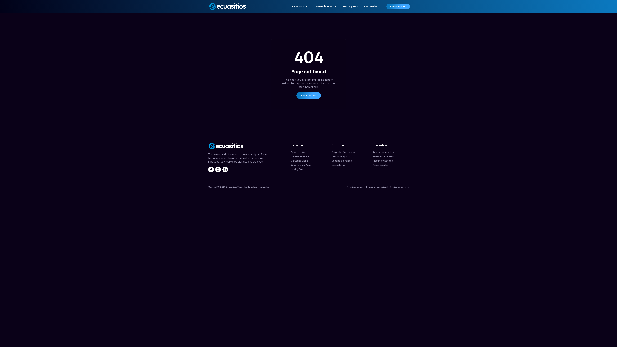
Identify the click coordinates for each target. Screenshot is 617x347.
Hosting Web (350, 6)
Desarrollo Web (323, 6)
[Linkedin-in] (225, 169)
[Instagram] (218, 169)
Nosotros (298, 6)
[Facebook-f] (211, 169)
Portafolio (370, 6)
